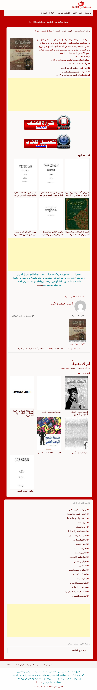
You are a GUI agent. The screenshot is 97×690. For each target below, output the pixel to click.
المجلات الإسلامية (80, 574)
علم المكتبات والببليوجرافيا (76, 591)
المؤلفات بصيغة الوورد (78, 570)
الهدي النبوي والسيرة (63, 30)
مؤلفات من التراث (79, 587)
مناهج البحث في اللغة (51, 412)
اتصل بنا (44, 13)
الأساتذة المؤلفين (63, 13)
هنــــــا (40, 285)
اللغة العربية (82, 565)
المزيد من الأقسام (79, 596)
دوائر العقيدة (82, 578)
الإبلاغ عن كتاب (47, 665)
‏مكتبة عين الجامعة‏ (80, 650)
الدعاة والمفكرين (80, 539)
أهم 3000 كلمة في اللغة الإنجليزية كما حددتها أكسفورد (23, 413)
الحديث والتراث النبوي (78, 535)
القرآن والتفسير (80, 561)
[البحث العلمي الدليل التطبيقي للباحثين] (76, 393)
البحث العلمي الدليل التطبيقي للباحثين (79, 413)
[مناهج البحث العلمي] (22, 472)
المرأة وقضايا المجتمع (78, 557)
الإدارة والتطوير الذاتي (78, 509)
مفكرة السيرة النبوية (69, 68)
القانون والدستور (80, 552)
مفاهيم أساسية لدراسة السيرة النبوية (30, 348)
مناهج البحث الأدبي (80, 452)
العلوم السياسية (80, 548)
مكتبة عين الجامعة (82, 30)
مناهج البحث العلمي (25, 491)
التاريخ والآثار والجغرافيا (77, 531)
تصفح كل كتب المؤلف (22, 315)
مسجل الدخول (75, 368)
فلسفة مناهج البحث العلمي (49, 452)
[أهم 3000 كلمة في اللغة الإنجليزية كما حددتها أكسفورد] (22, 392)
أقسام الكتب (77, 13)
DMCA (51, 13)
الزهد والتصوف (81, 544)
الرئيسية (88, 13)
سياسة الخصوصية (33, 665)
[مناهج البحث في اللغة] (49, 393)
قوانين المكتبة (19, 665)
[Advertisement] (49, 94)
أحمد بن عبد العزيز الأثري (66, 75)
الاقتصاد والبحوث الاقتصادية (76, 518)
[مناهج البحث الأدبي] (76, 433)
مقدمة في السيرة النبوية (62, 348)
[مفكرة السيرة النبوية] (22, 53)
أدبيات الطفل (81, 527)
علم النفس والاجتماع (78, 583)
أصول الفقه (82, 522)
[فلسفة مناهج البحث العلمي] (49, 433)
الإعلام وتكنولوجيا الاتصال (76, 514)
